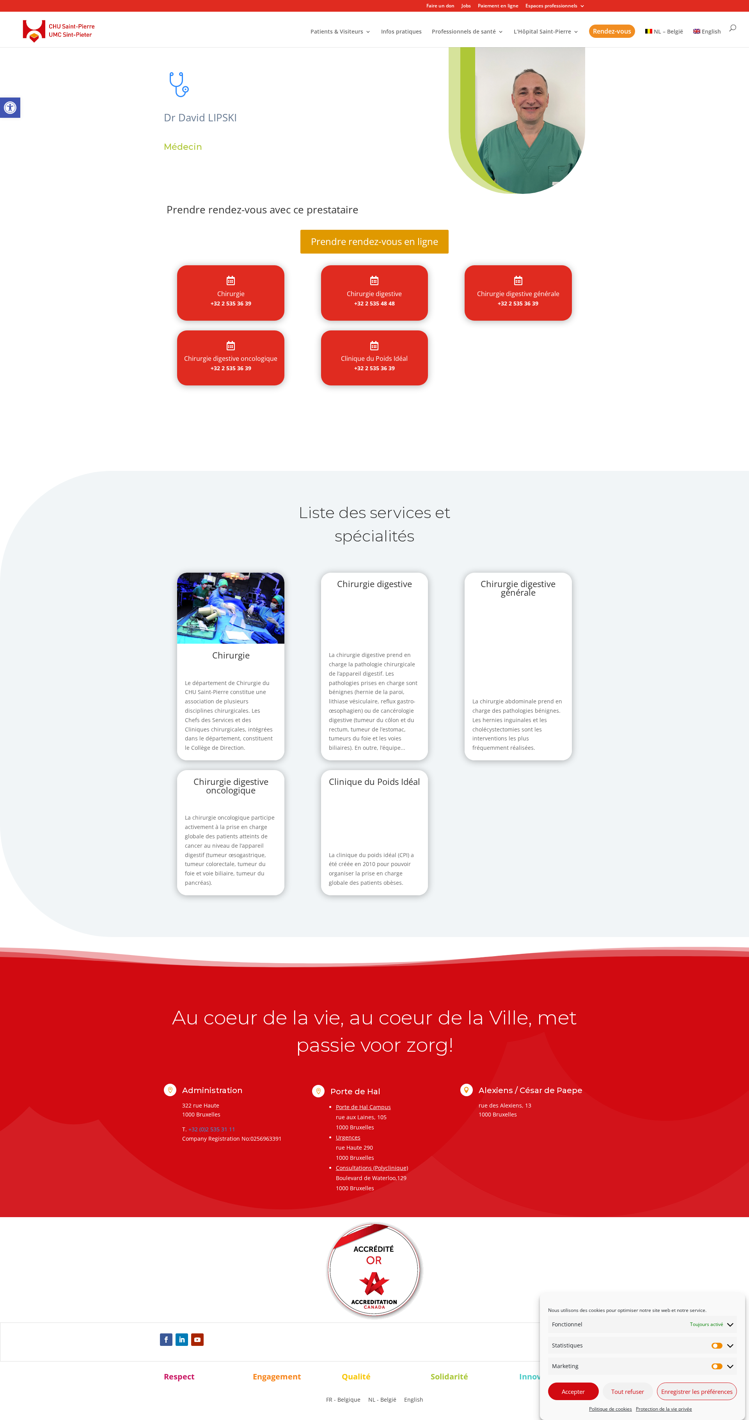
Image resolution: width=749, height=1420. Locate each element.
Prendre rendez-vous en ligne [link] (374, 241)
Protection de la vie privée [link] (664, 1409)
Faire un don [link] (440, 6)
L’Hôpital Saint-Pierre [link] (542, 32)
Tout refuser (627, 1391)
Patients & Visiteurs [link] (337, 32)
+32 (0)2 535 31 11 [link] (211, 1129)
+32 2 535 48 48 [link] (374, 303)
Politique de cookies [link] (610, 1409)
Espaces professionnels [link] (551, 6)
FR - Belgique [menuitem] (343, 1400)
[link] (10, 108)
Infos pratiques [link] (401, 32)
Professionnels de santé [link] (464, 32)
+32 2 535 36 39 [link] (231, 303)
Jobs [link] (466, 6)
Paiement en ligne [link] (498, 6)
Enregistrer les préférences (697, 1391)
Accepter (573, 1391)
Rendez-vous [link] (612, 31)
